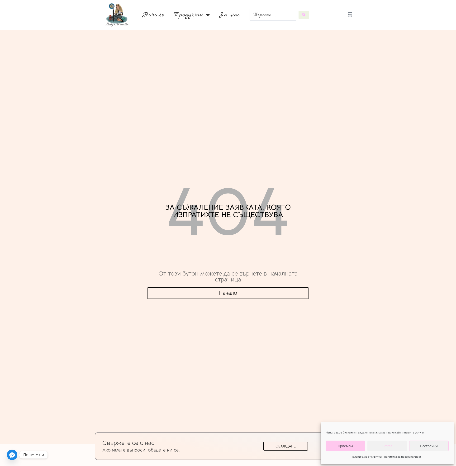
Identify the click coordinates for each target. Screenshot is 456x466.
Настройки (429, 446)
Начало (153, 14)
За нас (229, 14)
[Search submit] (304, 15)
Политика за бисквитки (366, 456)
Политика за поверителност (402, 456)
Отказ (387, 446)
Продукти (188, 14)
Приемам (345, 446)
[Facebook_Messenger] (12, 455)
